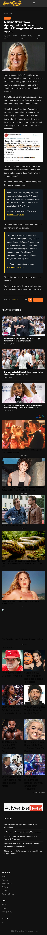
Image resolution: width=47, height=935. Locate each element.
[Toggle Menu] (34, 3)
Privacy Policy (7, 912)
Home (6, 13)
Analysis (5, 880)
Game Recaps (7, 883)
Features (5, 887)
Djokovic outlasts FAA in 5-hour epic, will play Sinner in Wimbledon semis (23, 373)
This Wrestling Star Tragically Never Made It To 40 (34, 710)
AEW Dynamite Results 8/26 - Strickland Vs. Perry (9, 747)
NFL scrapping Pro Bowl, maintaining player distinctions (20, 826)
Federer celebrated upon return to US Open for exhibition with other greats (23, 339)
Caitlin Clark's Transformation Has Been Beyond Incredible (33, 677)
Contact (5, 908)
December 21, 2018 (15, 215)
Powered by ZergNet (39, 792)
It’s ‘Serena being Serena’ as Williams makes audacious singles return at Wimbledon (23, 406)
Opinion (4, 890)
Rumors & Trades (8, 894)
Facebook (38, 300)
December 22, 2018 (15, 267)
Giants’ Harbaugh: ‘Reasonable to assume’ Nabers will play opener (23, 852)
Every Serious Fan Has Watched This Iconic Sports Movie (11, 781)
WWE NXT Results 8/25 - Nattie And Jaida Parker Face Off (11, 712)
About (4, 905)
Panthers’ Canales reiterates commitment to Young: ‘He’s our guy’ (20, 838)
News (4, 876)
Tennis (11, 13)
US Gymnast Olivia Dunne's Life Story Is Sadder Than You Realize (34, 747)
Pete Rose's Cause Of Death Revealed (12, 674)
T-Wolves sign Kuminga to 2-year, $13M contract (22, 832)
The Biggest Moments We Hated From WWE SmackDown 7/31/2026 (33, 783)
